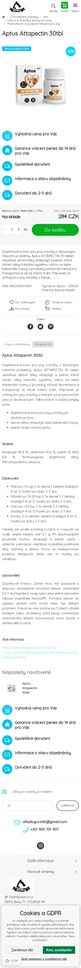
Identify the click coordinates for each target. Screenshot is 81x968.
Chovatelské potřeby (24, 16)
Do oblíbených (25, 302)
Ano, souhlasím (59, 950)
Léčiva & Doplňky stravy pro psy (29, 20)
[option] (40, 82)
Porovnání (22, 308)
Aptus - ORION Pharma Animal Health (60, 288)
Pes (45, 16)
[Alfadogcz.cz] (3, 16)
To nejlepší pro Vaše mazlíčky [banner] (17, 7)
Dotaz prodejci (62, 302)
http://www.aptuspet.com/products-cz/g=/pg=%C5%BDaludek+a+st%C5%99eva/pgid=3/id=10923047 (40, 653)
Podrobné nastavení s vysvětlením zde (40, 958)
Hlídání (56, 308)
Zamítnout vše (22, 950)
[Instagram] (40, 845)
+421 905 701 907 (44, 829)
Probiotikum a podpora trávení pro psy (33, 23)
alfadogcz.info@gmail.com (45, 821)
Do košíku (55, 230)
